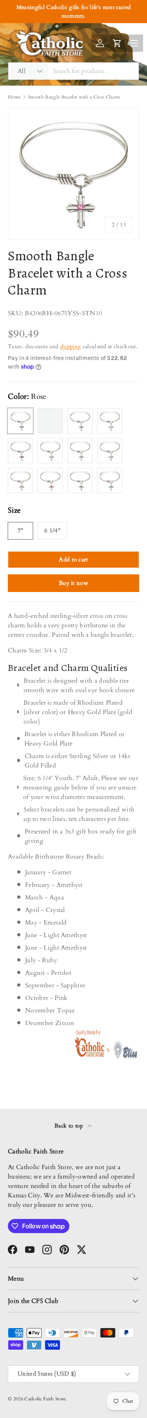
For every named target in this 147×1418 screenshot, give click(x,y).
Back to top (69, 1125)
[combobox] (73, 71)
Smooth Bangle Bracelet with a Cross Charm (74, 97)
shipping (70, 346)
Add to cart (73, 559)
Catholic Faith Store (44, 1399)
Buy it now (73, 583)
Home (14, 97)
